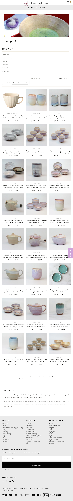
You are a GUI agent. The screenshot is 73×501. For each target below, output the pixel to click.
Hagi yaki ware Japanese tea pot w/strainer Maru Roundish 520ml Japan (13, 292)
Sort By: (8, 82)
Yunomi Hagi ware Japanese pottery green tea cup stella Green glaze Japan (60, 327)
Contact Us (5, 440)
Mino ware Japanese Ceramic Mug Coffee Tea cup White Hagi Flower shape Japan (13, 118)
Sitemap (5, 442)
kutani (51, 424)
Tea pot (4, 61)
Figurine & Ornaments (33, 442)
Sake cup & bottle (7, 58)
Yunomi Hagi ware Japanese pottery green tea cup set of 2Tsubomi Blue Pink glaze (36, 118)
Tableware (29, 428)
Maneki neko (30, 440)
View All (51, 444)
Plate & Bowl (6, 68)
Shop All (28, 424)
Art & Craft (29, 426)
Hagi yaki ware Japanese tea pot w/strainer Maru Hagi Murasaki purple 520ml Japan (36, 327)
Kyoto (51, 436)
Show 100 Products (63, 78)
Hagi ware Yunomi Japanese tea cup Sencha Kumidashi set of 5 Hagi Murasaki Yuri (36, 153)
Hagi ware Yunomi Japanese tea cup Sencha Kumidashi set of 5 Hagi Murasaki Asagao (60, 153)
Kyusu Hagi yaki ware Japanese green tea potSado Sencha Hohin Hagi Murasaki (59, 257)
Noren (51, 434)
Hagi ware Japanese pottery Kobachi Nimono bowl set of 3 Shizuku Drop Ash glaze (59, 361)
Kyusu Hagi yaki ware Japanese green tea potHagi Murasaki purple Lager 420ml (36, 257)
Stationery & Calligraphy (33, 436)
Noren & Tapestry (31, 434)
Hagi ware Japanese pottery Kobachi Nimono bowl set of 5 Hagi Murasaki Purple (36, 222)
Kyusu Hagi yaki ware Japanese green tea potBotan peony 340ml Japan (13, 222)
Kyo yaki (52, 432)
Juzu (27, 444)
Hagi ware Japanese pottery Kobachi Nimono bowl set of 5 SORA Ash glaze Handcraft (59, 187)
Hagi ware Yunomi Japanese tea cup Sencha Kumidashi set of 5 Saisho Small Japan (36, 361)
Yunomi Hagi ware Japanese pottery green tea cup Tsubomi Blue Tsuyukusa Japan (13, 361)
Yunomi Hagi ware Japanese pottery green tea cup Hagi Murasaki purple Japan (36, 292)
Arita (50, 430)
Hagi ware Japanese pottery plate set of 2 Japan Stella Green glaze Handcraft (59, 292)
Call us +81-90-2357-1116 (10, 489)
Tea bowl (5, 64)
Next (50, 376)
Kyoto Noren (53, 440)
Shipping (5, 432)
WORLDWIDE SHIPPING (37, 8)
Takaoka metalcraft (55, 438)
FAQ (3, 438)
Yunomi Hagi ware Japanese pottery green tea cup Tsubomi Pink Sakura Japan (60, 222)
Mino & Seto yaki (54, 426)
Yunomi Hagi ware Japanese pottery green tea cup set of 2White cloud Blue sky (60, 118)
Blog (3, 436)
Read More (8, 406)
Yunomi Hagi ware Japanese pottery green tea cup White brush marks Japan (36, 187)
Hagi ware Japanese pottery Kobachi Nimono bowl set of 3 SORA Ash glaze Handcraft (13, 327)
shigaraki (52, 428)
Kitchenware (30, 430)
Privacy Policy (6, 434)
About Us (5, 424)
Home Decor (30, 432)
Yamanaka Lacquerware (57, 442)
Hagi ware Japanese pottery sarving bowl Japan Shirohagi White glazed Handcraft (13, 153)
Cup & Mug (5, 54)
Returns (4, 426)
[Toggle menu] (2, 2)
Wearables (29, 438)
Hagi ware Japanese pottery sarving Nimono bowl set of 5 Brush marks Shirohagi (13, 187)
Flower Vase (6, 71)
